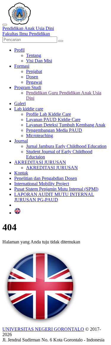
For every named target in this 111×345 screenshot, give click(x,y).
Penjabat (34, 71)
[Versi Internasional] (17, 212)
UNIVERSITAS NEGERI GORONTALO (43, 329)
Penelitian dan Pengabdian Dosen (45, 178)
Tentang (33, 55)
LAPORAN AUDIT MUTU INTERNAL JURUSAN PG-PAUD (54, 197)
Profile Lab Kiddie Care (48, 114)
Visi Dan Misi (39, 60)
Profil (19, 50)
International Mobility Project (41, 183)
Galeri (20, 103)
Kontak (21, 172)
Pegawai (34, 82)
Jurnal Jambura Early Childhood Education (66, 146)
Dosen (32, 76)
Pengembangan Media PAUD (54, 130)
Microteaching (39, 135)
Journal (21, 140)
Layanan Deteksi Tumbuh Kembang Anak (65, 124)
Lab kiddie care (28, 108)
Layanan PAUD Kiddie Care (53, 119)
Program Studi (27, 87)
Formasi (21, 66)
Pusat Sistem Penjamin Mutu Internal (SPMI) (56, 189)
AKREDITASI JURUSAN (40, 162)
